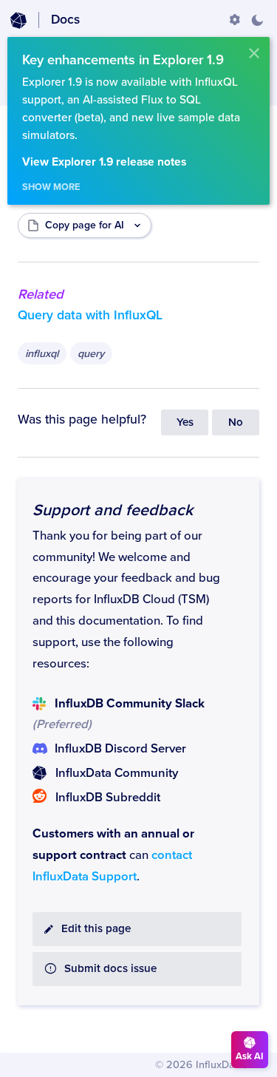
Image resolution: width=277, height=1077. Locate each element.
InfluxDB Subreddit (107, 797)
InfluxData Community (116, 773)
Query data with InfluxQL (90, 315)
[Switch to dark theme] (257, 20)
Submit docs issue (110, 969)
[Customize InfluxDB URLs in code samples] (235, 20)
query (91, 353)
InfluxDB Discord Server (120, 748)
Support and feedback (113, 510)
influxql (41, 353)
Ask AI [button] (250, 1056)
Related (41, 294)
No (235, 422)
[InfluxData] (18, 21)
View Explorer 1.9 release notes (104, 162)
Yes (185, 422)
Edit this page (96, 929)
